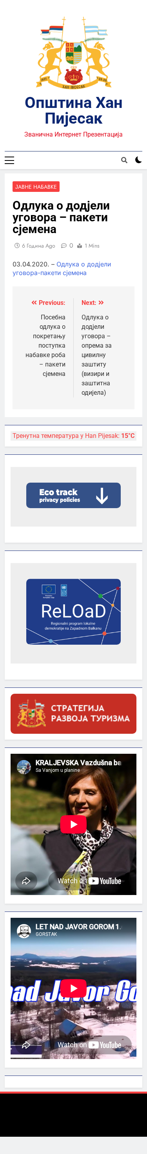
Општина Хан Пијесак (74, 110)
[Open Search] (124, 160)
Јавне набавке (36, 187)
